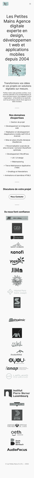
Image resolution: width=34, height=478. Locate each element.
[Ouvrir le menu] (30, 4)
